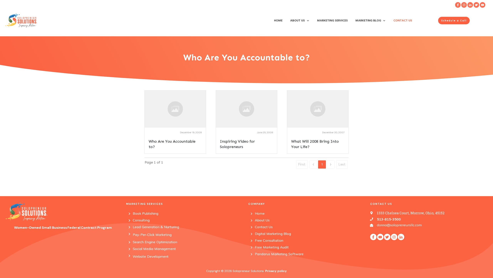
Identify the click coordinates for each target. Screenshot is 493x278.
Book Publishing (145, 213)
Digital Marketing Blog (273, 233)
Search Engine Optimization (155, 242)
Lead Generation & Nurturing (156, 227)
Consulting (141, 220)
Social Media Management (154, 249)
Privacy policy (276, 271)
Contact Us (264, 227)
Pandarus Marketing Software (279, 254)
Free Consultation (269, 240)
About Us (262, 220)
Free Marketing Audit (272, 247)
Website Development (151, 256)
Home (260, 213)
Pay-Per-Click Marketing (152, 234)
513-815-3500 (389, 219)
